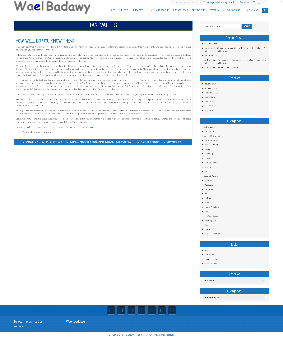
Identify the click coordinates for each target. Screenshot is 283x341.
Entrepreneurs (210, 162)
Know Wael (138, 10)
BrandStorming (211, 144)
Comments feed (211, 259)
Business (208, 149)
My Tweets (19, 326)
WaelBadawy (32, 141)
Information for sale (213, 55)
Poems (207, 202)
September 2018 (211, 92)
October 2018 (210, 88)
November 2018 (211, 83)
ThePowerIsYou (211, 216)
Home (112, 10)
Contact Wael (252, 10)
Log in (207, 250)
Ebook (207, 158)
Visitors (156, 141)
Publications (233, 10)
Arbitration (209, 131)
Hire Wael (124, 10)
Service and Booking (158, 10)
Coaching (208, 153)
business (74, 141)
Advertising (209, 127)
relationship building (102, 141)
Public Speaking (211, 207)
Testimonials (198, 10)
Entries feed (209, 254)
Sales (117, 141)
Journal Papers (211, 176)
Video (207, 225)
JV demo (208, 180)
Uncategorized (211, 220)
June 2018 (208, 106)
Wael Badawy (75, 321)
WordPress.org (210, 263)
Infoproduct (209, 171)
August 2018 (209, 97)
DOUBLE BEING (210, 43)
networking (85, 141)
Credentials (216, 10)
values (130, 141)
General (208, 167)
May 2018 (208, 110)
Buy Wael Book (180, 10)
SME (206, 211)
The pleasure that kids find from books (222, 67)
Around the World (212, 136)
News (206, 193)
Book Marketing (211, 140)
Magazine (208, 185)
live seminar (87, 127)
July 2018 (208, 101)
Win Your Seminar (212, 233)
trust (123, 141)
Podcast (207, 198)
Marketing (146, 141)
